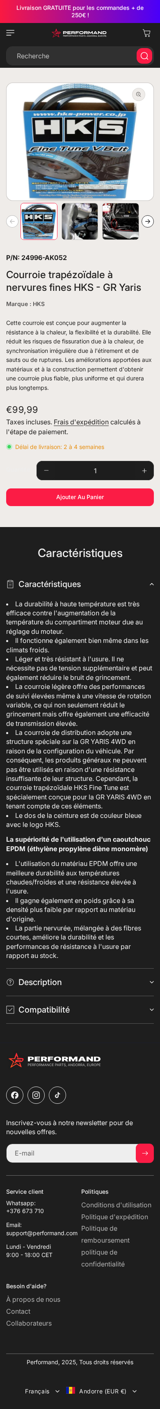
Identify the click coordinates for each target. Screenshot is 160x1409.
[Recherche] (144, 56)
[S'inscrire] (145, 1153)
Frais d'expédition (81, 422)
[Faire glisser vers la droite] (148, 221)
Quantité (18, 469)
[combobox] (80, 56)
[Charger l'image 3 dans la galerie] (120, 221)
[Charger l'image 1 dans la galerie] (39, 221)
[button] (12, 33)
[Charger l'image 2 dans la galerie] (80, 221)
